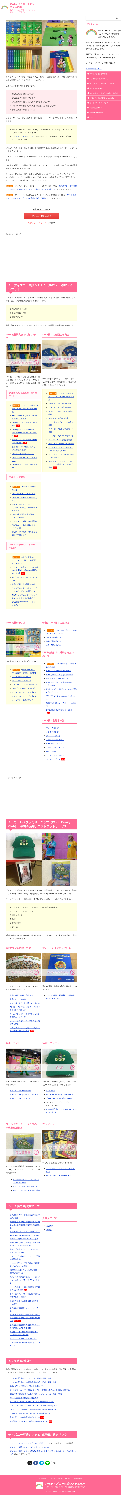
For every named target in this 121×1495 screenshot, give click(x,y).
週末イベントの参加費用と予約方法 (24, 1094)
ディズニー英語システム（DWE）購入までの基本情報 (25, 408)
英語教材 (49, 1226)
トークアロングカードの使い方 (24, 692)
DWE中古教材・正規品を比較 (23, 494)
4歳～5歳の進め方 (53, 645)
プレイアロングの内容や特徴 (59, 403)
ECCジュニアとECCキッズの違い (23, 1338)
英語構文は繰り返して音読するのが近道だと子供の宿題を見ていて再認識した (25, 1225)
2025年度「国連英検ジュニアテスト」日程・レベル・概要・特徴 (36, 1394)
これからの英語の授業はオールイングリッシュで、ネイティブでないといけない (25, 1280)
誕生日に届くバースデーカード (58, 1175)
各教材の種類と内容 (96, 88)
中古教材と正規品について (99, 79)
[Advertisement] (41, 251)
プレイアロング (52, 728)
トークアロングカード (55, 740)
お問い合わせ (77, 1478)
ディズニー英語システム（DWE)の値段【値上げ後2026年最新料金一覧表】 (25, 570)
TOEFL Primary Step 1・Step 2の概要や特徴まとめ (30, 1413)
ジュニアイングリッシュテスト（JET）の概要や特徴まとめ (33, 1405)
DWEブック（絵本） (54, 743)
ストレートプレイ (53, 736)
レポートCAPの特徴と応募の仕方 (59, 1094)
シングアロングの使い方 (21, 680)
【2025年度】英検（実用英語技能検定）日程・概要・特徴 (33, 1382)
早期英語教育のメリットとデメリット (25, 1232)
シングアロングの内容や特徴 (59, 407)
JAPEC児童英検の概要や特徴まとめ (24, 1398)
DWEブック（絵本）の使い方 (23, 688)
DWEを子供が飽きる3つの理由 (58, 671)
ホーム (92, 117)
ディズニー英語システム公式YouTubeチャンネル (29, 1447)
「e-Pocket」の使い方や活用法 (59, 1098)
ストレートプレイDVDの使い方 (24, 684)
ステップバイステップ (55, 747)
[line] (47, 1463)
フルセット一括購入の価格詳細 (24, 521)
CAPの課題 (50, 1090)
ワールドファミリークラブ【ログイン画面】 (27, 1443)
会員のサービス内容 (18, 999)
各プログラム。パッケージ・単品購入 (103, 83)
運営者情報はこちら (94, 68)
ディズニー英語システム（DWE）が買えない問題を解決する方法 (24, 507)
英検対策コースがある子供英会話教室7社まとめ (29, 1421)
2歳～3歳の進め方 (53, 641)
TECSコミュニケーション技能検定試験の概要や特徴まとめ (33, 1409)
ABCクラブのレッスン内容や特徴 (26, 1190)
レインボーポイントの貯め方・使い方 (25, 1003)
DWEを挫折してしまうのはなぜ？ (59, 674)
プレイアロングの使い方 (21, 677)
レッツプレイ (51, 751)
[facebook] (35, 1463)
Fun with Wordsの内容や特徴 (60, 440)
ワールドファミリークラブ (22, 136)
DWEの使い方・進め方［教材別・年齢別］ (104, 93)
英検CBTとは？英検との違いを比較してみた (27, 1386)
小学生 (49, 1230)
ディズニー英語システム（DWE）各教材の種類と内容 (61, 396)
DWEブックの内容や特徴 (58, 418)
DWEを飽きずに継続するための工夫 (102, 98)
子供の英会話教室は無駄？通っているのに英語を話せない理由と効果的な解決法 (25, 1318)
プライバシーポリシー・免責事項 (59, 1478)
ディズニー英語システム (41, 216)
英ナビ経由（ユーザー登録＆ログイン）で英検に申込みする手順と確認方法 (40, 1390)
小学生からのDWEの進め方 (57, 678)
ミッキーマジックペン (55, 755)
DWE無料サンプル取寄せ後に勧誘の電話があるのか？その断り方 (24, 432)
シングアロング (52, 732)
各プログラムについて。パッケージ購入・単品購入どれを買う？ (25, 560)
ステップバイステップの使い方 (24, 696)
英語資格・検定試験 (96, 112)
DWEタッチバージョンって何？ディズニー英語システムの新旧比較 (61, 464)
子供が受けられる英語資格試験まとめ (25, 1417)
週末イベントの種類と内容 (20, 1090)
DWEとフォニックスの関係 (23, 454)
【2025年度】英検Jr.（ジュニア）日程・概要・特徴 (30, 1378)
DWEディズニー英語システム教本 (65, 1483)
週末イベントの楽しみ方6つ (21, 1098)
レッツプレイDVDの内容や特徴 (60, 436)
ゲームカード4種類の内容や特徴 (61, 444)
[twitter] (29, 1463)
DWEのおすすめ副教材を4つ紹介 (59, 710)
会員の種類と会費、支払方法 (21, 995)
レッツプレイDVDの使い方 (22, 700)
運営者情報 (42, 1478)
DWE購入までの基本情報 (98, 74)
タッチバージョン (53, 759)
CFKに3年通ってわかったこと (25, 1186)
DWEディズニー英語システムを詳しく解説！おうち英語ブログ (65, 1487)
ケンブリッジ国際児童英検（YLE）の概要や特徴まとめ (32, 1402)
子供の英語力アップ (96, 108)
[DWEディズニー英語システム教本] (41, 1463)
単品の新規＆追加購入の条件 (23, 584)
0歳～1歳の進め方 (54, 637)
